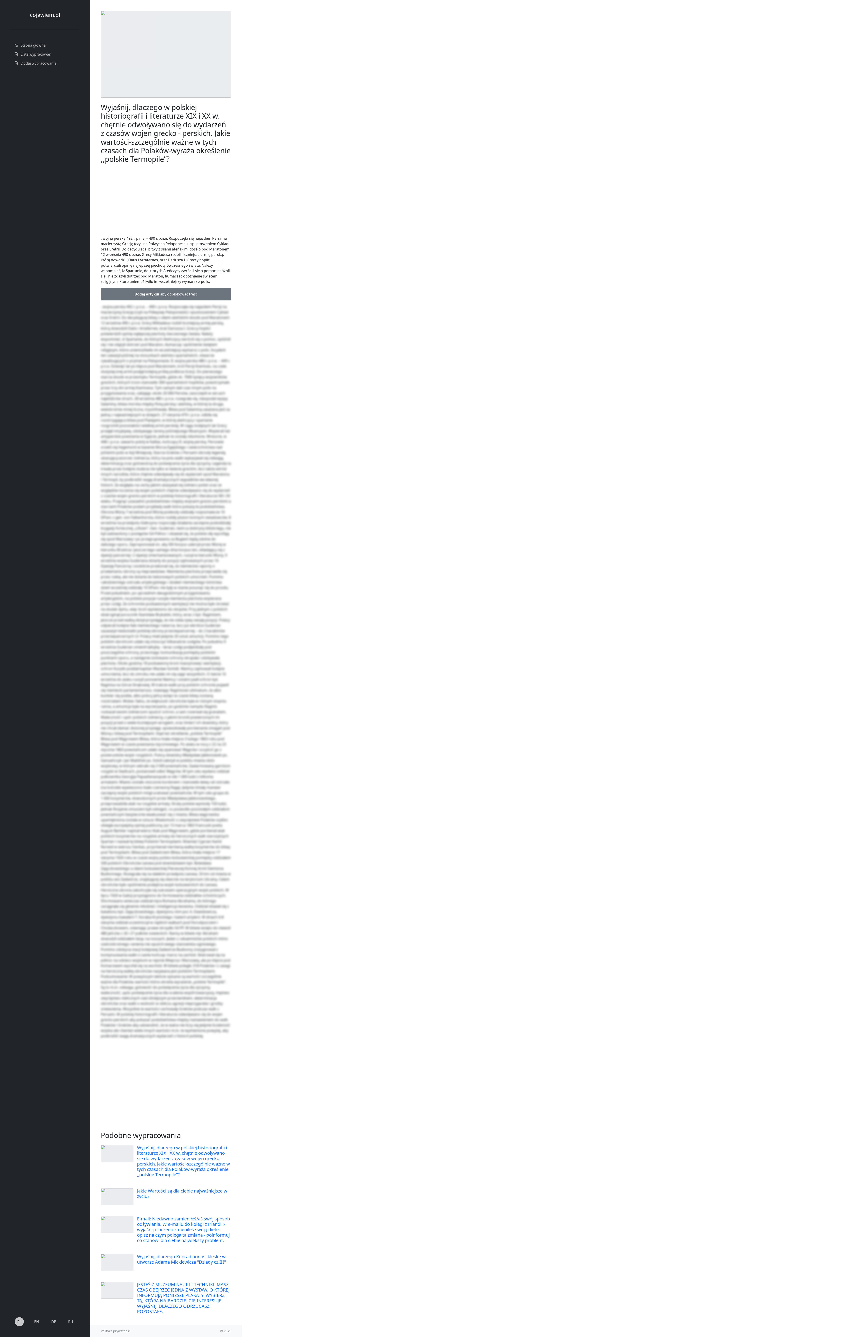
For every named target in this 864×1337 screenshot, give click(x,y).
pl (19, 1321)
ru (70, 1321)
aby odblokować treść (166, 294)
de (53, 1321)
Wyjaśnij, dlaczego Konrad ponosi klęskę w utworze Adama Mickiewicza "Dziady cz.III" (181, 1259)
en (36, 1321)
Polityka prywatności (116, 1331)
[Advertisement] (275, 78)
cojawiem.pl (45, 14)
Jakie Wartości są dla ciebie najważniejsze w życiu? (182, 1193)
